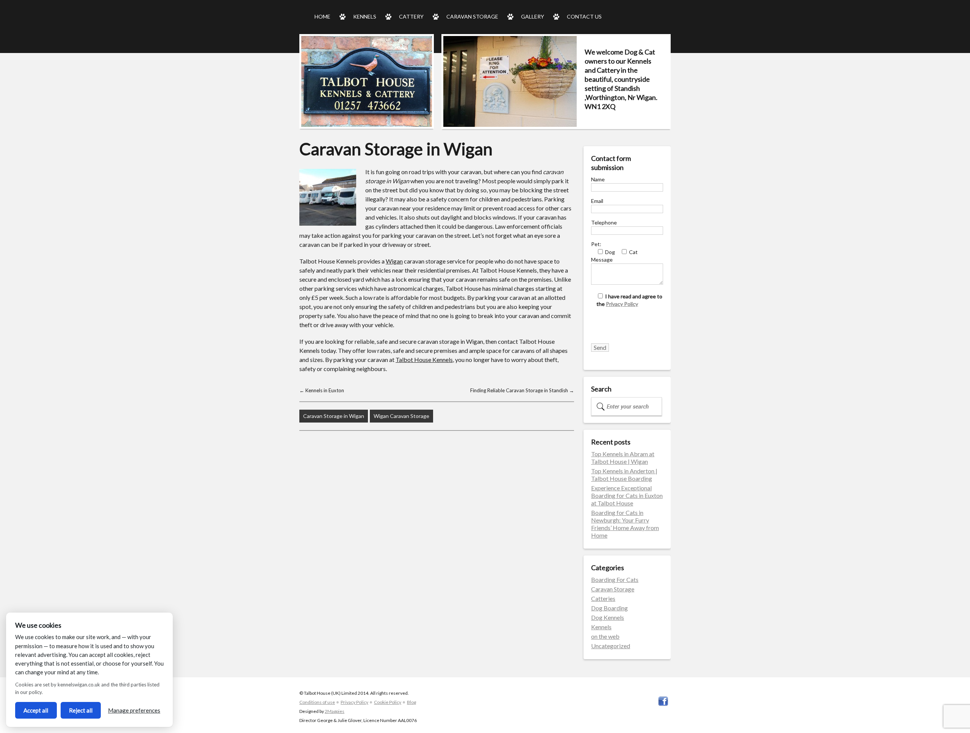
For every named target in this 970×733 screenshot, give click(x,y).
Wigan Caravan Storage (401, 416)
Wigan (394, 261)
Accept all (35, 710)
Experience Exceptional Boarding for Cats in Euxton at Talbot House (627, 495)
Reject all (80, 710)
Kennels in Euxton (321, 390)
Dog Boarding (609, 607)
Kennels (364, 16)
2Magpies (334, 711)
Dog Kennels (607, 617)
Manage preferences (134, 710)
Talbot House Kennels (424, 359)
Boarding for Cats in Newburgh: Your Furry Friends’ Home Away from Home (625, 524)
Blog (411, 702)
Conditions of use (317, 702)
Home (322, 16)
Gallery (532, 16)
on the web (605, 636)
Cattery (411, 16)
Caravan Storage (472, 16)
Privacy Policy (622, 304)
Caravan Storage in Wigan (333, 416)
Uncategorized (610, 645)
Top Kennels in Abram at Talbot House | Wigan (622, 457)
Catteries (603, 598)
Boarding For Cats (614, 579)
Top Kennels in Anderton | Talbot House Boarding (624, 474)
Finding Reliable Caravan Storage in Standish (522, 390)
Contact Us (584, 16)
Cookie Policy (387, 702)
